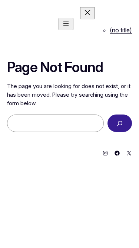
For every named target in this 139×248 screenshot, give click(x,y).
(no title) (121, 30)
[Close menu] (87, 13)
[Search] (119, 123)
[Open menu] (66, 24)
